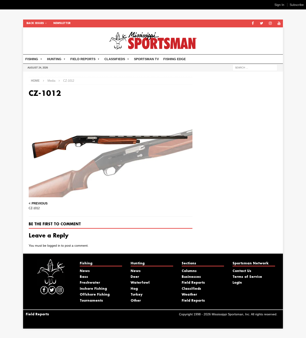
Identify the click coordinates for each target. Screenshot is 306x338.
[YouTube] (279, 23)
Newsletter (62, 23)
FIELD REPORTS (82, 59)
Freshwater (90, 283)
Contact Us (242, 271)
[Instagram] (270, 23)
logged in (53, 245)
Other (136, 301)
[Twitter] (261, 23)
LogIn (237, 283)
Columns (189, 271)
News (85, 271)
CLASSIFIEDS (114, 59)
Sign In (279, 5)
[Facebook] (253, 23)
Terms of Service (247, 277)
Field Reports (193, 283)
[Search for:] (255, 67)
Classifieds (191, 289)
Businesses (191, 277)
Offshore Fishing (95, 294)
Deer (135, 277)
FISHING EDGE (174, 59)
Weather (189, 294)
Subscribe (297, 5)
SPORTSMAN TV (146, 59)
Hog (134, 289)
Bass (84, 277)
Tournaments (91, 301)
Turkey (136, 294)
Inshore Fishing (93, 289)
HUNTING (54, 59)
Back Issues (35, 23)
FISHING (31, 59)
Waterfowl (140, 283)
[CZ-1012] (110, 195)
